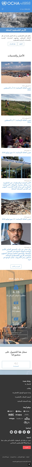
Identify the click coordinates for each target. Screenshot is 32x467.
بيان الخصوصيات (13, 456)
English (27, 9)
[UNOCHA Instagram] (20, 432)
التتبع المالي (16, 336)
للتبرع (27, 447)
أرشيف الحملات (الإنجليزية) (23, 397)
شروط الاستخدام (5, 456)
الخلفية (21, 44)
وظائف (29, 388)
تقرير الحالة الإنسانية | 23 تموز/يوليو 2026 (16, 219)
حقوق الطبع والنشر (21, 456)
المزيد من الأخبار (16, 266)
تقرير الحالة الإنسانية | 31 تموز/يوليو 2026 (16, 152)
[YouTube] (11, 432)
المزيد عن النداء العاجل (16, 332)
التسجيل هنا (16, 366)
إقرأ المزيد (16, 72)
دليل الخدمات (12, 44)
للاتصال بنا (28, 384)
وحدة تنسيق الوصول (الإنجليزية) (22, 392)
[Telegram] (15, 432)
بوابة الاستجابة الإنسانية (24, 401)
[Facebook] (28, 432)
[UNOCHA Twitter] (24, 432)
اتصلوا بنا (27, 456)
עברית (22, 9)
